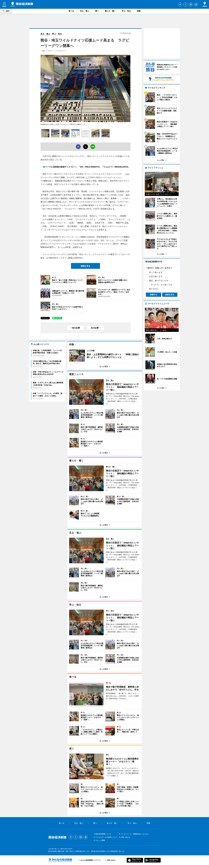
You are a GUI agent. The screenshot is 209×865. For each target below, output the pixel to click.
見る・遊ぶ (84, 11)
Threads (196, 4)
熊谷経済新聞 (22, 4)
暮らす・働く (110, 11)
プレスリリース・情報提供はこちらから (135, 834)
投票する (153, 295)
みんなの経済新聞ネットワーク (60, 860)
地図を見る (85, 266)
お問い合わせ (125, 837)
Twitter (185, 4)
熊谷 (43, 51)
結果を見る (169, 295)
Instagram (191, 4)
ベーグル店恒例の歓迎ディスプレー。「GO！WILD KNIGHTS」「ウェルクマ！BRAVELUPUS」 (87, 167)
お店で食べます (156, 276)
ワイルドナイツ (60, 51)
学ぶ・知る (126, 11)
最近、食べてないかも (158, 280)
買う (97, 11)
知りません (154, 289)
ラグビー (50, 51)
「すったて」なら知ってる (160, 285)
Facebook (180, 4)
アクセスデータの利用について (106, 837)
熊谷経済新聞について (103, 834)
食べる (71, 11)
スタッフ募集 (100, 840)
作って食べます (156, 272)
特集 (139, 11)
